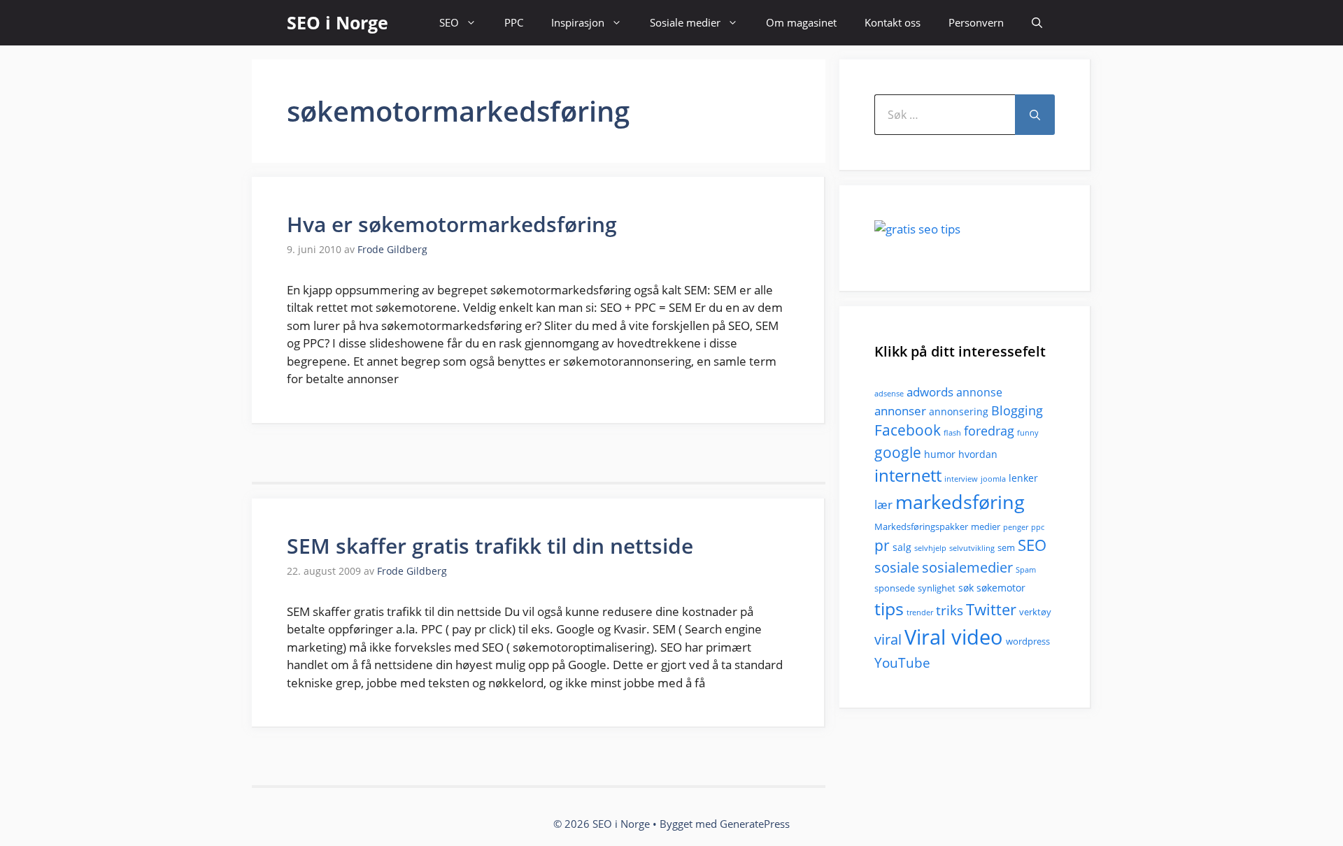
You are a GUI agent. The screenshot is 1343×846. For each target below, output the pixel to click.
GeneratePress (755, 824)
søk (966, 587)
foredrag (989, 430)
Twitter (991, 609)
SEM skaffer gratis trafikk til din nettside (490, 545)
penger (1015, 527)
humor (939, 454)
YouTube (902, 663)
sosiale (896, 567)
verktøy (1035, 611)
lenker (1023, 478)
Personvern (976, 22)
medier (985, 526)
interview (961, 479)
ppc (1037, 527)
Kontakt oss (893, 22)
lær (883, 504)
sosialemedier (967, 567)
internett (907, 475)
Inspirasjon (577, 22)
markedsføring (960, 502)
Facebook (907, 430)
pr (882, 545)
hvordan (977, 454)
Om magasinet (801, 22)
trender (920, 612)
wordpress (1028, 641)
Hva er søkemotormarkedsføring (452, 224)
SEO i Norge (337, 22)
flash (952, 433)
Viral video (953, 637)
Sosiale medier (685, 22)
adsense (889, 394)
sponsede (894, 588)
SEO (449, 22)
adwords (930, 392)
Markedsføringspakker (921, 526)
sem (1006, 547)
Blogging (1017, 410)
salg (902, 547)
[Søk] (1035, 114)
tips (889, 608)
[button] (1037, 22)
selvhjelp (930, 548)
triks (949, 610)
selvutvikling (972, 548)
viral (888, 639)
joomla (993, 479)
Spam (1026, 570)
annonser (900, 411)
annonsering (958, 411)
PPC (513, 22)
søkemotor (1000, 587)
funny (1028, 433)
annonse (979, 392)
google (897, 452)
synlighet (936, 588)
